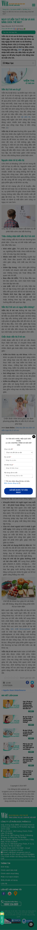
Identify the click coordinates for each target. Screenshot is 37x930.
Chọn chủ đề (8, 449)
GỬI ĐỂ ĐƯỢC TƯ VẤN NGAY (18, 491)
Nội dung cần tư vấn (10, 472)
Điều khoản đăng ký (11, 483)
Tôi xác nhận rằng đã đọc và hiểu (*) (16, 482)
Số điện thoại (8, 465)
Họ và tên (7, 457)
